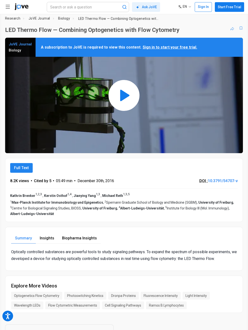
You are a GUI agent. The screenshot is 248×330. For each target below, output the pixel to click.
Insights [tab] (47, 238)
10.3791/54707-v (223, 181)
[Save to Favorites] (241, 28)
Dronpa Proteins (123, 296)
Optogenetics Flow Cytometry (36, 296)
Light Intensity (196, 296)
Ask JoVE (149, 7)
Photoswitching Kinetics (85, 296)
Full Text (21, 167)
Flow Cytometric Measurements (72, 305)
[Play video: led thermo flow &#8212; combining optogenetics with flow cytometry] (124, 95)
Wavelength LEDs (27, 305)
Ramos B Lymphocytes (166, 305)
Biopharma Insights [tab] (79, 238)
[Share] (232, 28)
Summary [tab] (23, 238)
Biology (64, 18)
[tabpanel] (124, 255)
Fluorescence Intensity (161, 296)
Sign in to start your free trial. (170, 47)
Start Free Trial (229, 7)
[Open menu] (8, 7)
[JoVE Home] (22, 6)
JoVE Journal (39, 18)
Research (12, 18)
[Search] (124, 7)
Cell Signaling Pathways (123, 305)
